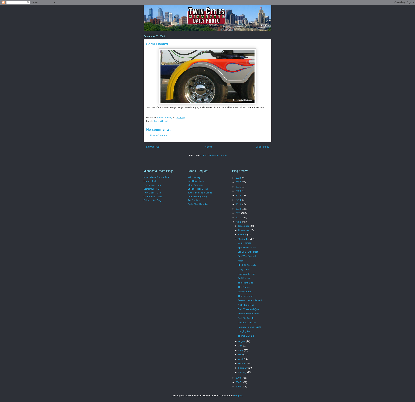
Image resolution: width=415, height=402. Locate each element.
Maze (240, 260)
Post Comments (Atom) (215, 155)
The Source (244, 287)
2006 (239, 386)
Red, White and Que (248, 309)
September (244, 239)
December (244, 226)
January (242, 372)
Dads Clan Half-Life (198, 204)
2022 (239, 182)
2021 (239, 186)
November (244, 230)
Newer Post (153, 146)
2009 (239, 222)
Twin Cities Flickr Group (200, 192)
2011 (238, 213)
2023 (239, 177)
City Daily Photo (196, 181)
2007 (239, 382)
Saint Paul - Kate (152, 188)
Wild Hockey (194, 177)
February (243, 368)
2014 (239, 200)
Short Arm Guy (195, 185)
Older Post (262, 146)
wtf (166, 121)
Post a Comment (158, 135)
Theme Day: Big (246, 335)
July (240, 345)
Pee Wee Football (247, 256)
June (241, 350)
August (242, 341)
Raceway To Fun (246, 274)
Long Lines (243, 269)
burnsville (159, 121)
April (240, 359)
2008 (239, 377)
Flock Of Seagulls (247, 265)
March (241, 363)
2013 (239, 204)
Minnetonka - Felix (152, 196)
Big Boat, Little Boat (248, 251)
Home (208, 146)
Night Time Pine (246, 305)
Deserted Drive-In (247, 322)
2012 (239, 208)
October (242, 234)
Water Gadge (244, 291)
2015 (239, 195)
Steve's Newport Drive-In (250, 300)
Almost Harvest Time (248, 313)
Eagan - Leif (149, 181)
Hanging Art (244, 331)
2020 (239, 191)
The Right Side (245, 282)
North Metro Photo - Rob (156, 177)
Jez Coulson (194, 200)
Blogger (238, 395)
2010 (239, 217)
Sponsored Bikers (247, 247)
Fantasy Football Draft (249, 327)
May (240, 354)
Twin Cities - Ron (152, 185)
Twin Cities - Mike (152, 192)
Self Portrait (244, 278)
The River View (245, 296)
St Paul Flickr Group (198, 188)
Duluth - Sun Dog (152, 200)
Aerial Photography (197, 196)
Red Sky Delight (246, 318)
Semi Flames (244, 243)
